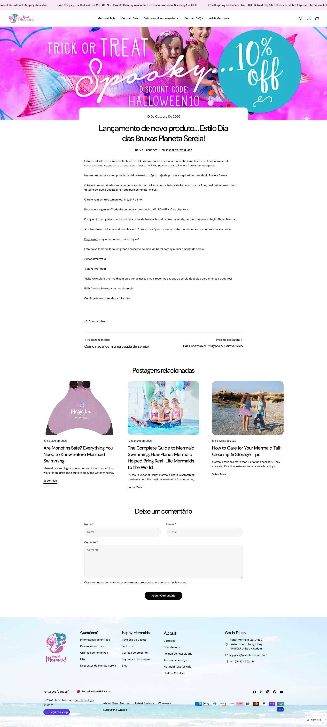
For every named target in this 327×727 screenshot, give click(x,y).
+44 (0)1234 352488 (242, 661)
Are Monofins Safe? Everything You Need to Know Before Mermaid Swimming (78, 454)
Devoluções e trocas (93, 646)
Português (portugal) (56, 692)
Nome (89, 524)
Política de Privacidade (178, 653)
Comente (91, 542)
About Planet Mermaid (117, 703)
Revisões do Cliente (134, 639)
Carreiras (169, 641)
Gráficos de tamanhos (94, 652)
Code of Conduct (174, 673)
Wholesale (164, 703)
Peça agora (91, 209)
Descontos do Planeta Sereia (98, 665)
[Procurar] (300, 18)
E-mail (171, 524)
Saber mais (50, 480)
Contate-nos (172, 647)
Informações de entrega (95, 639)
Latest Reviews (144, 703)
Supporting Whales (115, 709)
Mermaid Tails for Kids (177, 666)
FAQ (82, 659)
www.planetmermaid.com (108, 278)
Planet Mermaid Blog (179, 150)
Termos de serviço (175, 660)
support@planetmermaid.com (248, 655)
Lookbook (128, 646)
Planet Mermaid (63, 700)
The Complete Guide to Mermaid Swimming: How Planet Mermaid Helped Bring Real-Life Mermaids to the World (161, 457)
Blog (124, 665)
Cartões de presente (135, 652)
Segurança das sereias (136, 659)
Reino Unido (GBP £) (94, 691)
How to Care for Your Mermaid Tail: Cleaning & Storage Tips (246, 451)
